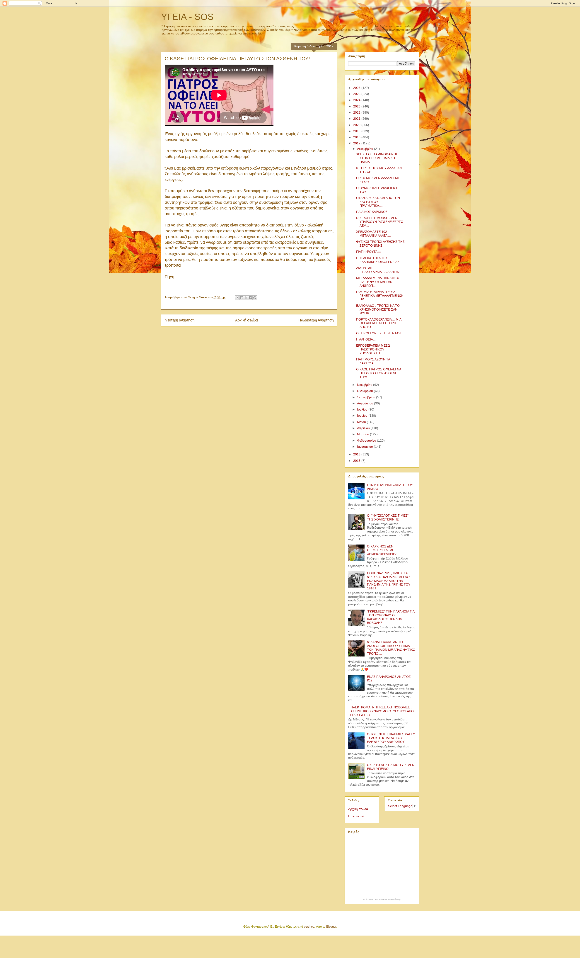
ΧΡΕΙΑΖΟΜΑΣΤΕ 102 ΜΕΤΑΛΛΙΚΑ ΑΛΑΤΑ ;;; (373, 233)
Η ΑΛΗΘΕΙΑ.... (366, 339)
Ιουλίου (362, 409)
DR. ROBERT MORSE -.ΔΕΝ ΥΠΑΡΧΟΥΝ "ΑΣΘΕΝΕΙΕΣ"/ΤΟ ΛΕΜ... (379, 221)
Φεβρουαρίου (367, 440)
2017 (357, 143)
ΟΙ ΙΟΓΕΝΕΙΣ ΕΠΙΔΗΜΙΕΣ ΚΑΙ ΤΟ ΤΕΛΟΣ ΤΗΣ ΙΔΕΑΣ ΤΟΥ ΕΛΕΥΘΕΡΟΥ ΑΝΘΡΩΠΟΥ (391, 738)
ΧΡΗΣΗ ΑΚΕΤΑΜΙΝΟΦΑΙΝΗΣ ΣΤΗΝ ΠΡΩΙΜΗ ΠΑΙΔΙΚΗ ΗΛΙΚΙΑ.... (377, 158)
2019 (357, 131)
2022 (357, 112)
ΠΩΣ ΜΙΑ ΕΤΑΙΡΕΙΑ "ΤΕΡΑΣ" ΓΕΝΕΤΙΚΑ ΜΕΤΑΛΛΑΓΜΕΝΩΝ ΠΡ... (380, 295)
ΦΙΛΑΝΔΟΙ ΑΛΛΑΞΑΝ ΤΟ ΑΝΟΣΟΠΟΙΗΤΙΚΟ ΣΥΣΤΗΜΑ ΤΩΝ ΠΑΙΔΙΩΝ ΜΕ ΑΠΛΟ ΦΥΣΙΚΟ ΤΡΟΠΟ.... (391, 647)
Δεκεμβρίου (365, 149)
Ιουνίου (362, 415)
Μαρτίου (363, 434)
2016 (357, 454)
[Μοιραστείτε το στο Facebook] (250, 297)
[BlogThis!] (241, 297)
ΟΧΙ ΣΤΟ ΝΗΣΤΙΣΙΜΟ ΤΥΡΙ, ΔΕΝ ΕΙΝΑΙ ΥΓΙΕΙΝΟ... (390, 767)
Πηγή (169, 276)
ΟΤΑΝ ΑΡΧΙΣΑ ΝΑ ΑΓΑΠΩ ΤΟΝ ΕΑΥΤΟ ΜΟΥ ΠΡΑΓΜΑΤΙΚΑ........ (378, 201)
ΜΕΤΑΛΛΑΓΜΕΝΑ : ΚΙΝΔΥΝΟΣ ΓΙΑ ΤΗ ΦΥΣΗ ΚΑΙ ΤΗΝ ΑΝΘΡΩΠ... (378, 281)
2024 (357, 100)
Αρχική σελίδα (246, 320)
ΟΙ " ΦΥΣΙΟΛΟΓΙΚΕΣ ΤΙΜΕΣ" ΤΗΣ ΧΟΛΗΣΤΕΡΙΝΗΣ (387, 517)
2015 (357, 460)
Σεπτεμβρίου (366, 397)
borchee (309, 926)
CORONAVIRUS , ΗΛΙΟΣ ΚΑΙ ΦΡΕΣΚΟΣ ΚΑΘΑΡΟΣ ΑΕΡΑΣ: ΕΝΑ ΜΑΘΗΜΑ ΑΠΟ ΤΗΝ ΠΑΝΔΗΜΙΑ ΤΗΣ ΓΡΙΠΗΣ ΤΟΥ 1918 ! (388, 580)
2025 (357, 94)
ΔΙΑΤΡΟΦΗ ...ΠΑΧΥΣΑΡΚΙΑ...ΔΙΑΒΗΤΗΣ (378, 270)
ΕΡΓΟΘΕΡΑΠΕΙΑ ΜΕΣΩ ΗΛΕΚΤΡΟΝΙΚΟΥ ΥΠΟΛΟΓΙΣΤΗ (373, 349)
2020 (357, 125)
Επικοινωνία (356, 816)
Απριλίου (364, 428)
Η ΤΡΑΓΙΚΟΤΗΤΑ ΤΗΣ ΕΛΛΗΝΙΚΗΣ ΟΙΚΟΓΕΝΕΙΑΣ (377, 260)
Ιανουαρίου (365, 446)
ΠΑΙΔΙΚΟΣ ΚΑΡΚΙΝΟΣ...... (374, 212)
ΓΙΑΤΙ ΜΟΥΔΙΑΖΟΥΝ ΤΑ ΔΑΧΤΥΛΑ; (373, 361)
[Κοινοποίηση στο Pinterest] (254, 297)
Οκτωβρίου (365, 391)
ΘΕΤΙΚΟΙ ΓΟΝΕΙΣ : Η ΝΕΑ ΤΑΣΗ (379, 333)
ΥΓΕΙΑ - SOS (187, 17)
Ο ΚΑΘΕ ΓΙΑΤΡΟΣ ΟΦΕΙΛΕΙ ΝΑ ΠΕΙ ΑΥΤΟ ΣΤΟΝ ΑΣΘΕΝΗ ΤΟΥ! (378, 373)
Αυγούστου (365, 403)
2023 (357, 106)
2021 (357, 118)
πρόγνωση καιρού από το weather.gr (382, 899)
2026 (357, 88)
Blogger (331, 926)
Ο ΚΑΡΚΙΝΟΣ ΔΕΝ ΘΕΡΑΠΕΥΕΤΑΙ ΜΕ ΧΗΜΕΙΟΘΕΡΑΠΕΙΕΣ (382, 550)
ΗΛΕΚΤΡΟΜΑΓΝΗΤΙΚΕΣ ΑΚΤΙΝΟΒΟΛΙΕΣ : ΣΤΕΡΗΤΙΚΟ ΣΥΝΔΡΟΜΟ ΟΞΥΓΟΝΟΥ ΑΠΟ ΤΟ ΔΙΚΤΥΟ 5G (381, 711)
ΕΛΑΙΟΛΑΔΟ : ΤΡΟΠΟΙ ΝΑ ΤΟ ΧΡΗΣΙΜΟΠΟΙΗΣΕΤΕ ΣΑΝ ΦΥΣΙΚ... (378, 309)
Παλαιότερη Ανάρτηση (316, 320)
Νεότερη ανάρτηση (180, 320)
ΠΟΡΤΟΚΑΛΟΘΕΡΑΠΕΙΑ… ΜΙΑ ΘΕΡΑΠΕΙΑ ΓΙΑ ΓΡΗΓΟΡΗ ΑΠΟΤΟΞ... (378, 323)
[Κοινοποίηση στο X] (246, 297)
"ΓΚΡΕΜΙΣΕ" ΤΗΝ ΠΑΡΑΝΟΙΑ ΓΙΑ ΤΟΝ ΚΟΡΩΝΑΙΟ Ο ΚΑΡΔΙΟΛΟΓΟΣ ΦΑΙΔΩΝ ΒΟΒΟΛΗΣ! (390, 617)
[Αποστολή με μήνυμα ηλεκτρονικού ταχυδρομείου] (237, 297)
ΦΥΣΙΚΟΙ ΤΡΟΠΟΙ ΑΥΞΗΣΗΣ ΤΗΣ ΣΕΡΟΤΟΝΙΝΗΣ (380, 243)
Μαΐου (362, 422)
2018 (357, 137)
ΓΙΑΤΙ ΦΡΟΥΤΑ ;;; (368, 251)
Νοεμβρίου (365, 385)
